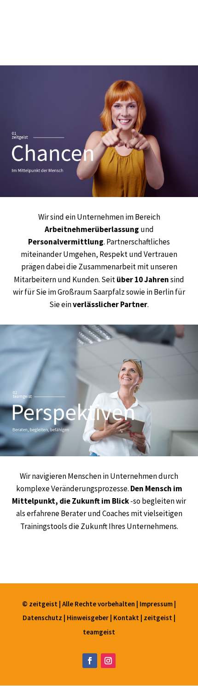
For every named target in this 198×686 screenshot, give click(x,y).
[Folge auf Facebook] (89, 660)
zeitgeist (159, 617)
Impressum (157, 603)
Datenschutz (43, 617)
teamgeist (99, 632)
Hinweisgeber (88, 617)
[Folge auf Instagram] (108, 660)
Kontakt (126, 617)
